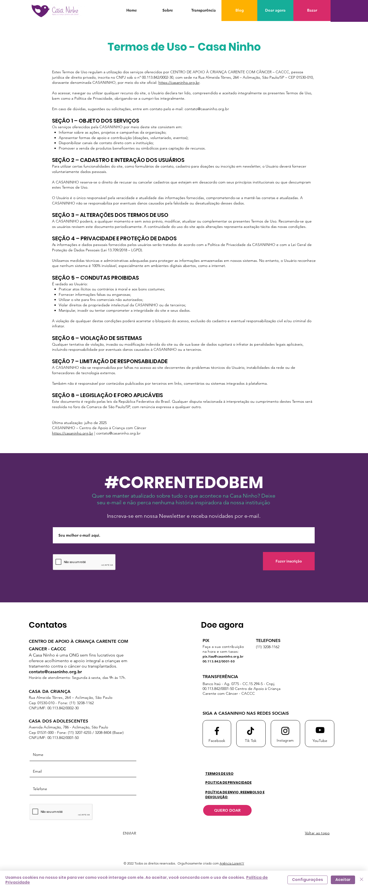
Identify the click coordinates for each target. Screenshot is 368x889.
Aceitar (342, 879)
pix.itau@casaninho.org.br (223, 656)
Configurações (307, 879)
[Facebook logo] (216, 730)
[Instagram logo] (285, 730)
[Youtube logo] (320, 730)
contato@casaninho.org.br (207, 108)
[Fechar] (361, 880)
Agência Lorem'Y (232, 863)
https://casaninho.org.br (178, 82)
